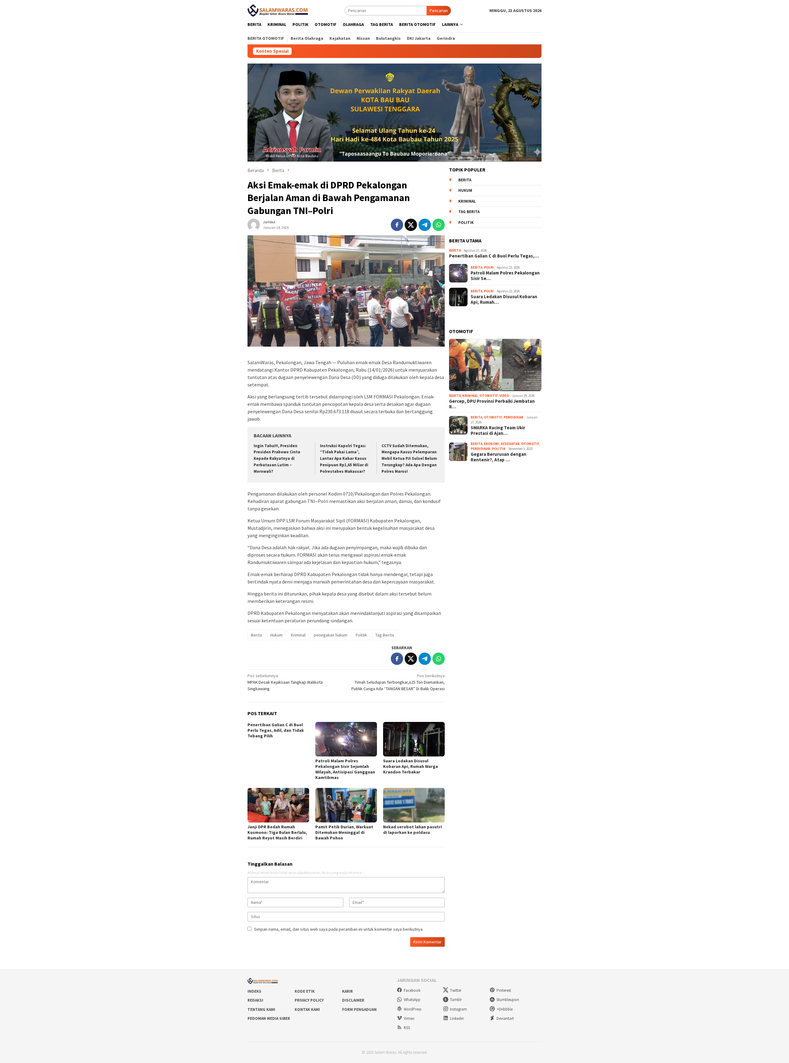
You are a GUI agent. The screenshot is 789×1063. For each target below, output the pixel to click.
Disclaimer (353, 1000)
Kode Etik (305, 991)
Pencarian (439, 10)
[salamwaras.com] (278, 10)
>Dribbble (505, 1009)
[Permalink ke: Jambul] (253, 224)
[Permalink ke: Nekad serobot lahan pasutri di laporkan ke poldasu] (414, 805)
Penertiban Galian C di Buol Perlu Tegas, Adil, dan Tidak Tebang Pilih (275, 730)
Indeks (254, 991)
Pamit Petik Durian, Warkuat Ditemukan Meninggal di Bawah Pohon (344, 832)
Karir (347, 991)
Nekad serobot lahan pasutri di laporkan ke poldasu (412, 829)
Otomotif (489, 395)
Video (504, 395)
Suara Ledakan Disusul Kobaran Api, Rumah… (504, 299)
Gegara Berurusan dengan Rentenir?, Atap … (498, 457)
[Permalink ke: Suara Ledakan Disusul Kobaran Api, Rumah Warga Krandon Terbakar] (414, 739)
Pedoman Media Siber (268, 1018)
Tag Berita (384, 635)
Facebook (412, 990)
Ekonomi (491, 444)
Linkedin (457, 1018)
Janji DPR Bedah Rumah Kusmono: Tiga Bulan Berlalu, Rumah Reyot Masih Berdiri (277, 832)
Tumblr (456, 999)
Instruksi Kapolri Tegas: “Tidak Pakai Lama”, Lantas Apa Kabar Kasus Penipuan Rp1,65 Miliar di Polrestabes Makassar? (344, 458)
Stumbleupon (508, 999)
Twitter (455, 990)
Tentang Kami (261, 1009)
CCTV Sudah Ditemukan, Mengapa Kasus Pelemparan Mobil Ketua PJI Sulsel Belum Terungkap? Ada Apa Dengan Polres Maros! (409, 458)
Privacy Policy (309, 1000)
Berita (256, 635)
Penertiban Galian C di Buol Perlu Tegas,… (494, 256)
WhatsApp (412, 999)
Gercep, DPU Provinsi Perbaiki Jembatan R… (492, 404)
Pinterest (504, 990)
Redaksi (255, 1000)
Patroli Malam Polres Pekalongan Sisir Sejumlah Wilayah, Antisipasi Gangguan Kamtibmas (345, 769)
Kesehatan (510, 444)
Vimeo (409, 1018)
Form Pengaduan (359, 1009)
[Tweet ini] (411, 225)
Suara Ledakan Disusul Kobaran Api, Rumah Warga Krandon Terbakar (410, 766)
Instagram (458, 1009)
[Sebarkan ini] (397, 225)
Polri (489, 267)
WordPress (412, 1009)
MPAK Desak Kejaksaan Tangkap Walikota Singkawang (285, 682)
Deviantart (505, 1018)
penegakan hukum (330, 635)
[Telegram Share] (425, 225)
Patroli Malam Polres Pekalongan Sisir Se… (505, 275)
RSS (407, 1027)
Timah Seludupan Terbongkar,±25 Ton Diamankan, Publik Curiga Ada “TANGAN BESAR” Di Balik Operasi (398, 682)
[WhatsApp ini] (438, 225)
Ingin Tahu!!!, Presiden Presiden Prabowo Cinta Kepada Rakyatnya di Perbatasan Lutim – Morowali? (277, 458)
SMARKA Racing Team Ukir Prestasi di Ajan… (498, 430)
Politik (361, 635)
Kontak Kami (307, 1009)
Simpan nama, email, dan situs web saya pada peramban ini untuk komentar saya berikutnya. (338, 929)
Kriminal (298, 635)
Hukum (276, 635)
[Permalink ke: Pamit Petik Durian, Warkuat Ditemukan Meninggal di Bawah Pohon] (346, 805)
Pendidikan (513, 417)
